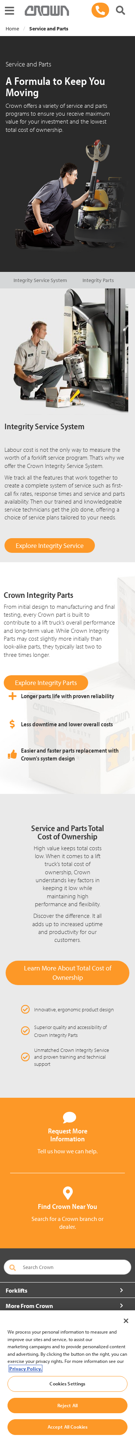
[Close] (126, 1321)
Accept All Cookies (67, 1427)
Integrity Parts (98, 280)
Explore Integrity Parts (46, 682)
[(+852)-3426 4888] (100, 10)
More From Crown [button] (29, 1306)
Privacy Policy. (25, 1369)
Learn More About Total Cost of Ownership (67, 973)
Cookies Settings (67, 1384)
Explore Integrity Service (50, 545)
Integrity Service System (40, 280)
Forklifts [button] (16, 1290)
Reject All (67, 1405)
